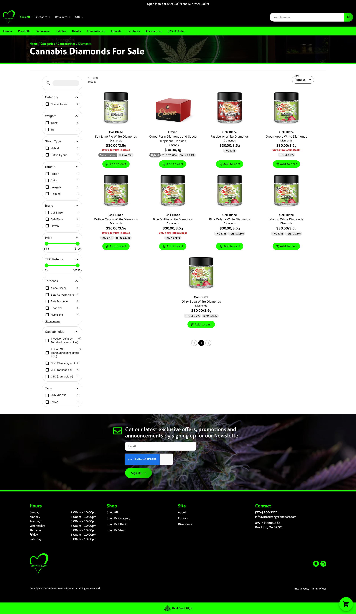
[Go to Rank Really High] (178, 608)
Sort (296, 75)
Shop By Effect (116, 524)
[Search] (348, 17)
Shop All (25, 17)
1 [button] (201, 342)
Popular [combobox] (299, 80)
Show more (52, 321)
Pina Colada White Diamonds (229, 219)
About (182, 512)
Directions (185, 524)
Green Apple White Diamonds (286, 136)
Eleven (172, 132)
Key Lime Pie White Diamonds (116, 136)
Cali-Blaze (229, 132)
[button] (48, 83)
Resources (61, 17)
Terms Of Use (319, 588)
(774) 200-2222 (266, 512)
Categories (40, 17)
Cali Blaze (116, 132)
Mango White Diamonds (286, 219)
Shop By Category (118, 518)
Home (34, 44)
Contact (183, 518)
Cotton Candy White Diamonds (116, 219)
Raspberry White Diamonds (229, 136)
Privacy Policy (301, 588)
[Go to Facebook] (316, 564)
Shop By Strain (116, 530)
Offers (79, 17)
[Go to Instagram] (323, 564)
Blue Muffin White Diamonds (173, 219)
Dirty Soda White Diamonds (201, 301)
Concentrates (66, 44)
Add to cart (118, 164)
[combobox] (307, 17)
